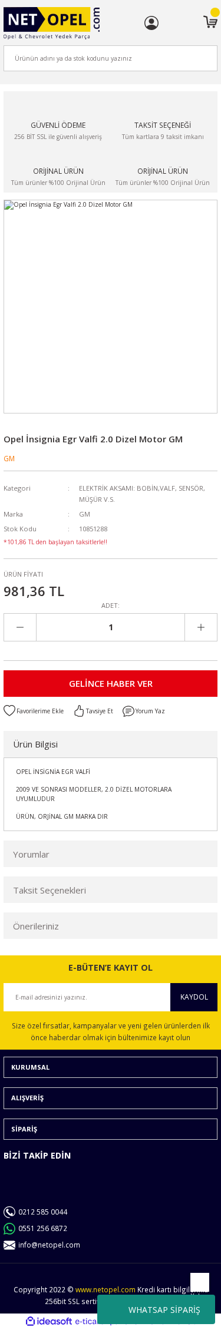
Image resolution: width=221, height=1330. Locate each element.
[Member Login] (151, 23)
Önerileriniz (36, 926)
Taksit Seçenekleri (49, 890)
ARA (189, 57)
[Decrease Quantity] (20, 627)
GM (9, 458)
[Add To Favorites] (34, 711)
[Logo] (52, 23)
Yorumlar (31, 854)
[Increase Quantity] (200, 627)
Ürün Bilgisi (35, 744)
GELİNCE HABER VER (111, 683)
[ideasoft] (48, 1321)
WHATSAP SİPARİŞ (164, 1309)
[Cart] (210, 23)
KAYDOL (194, 996)
